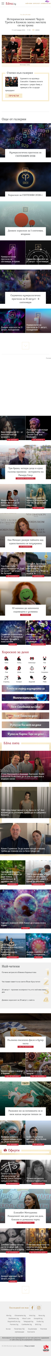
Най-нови (28, 3)
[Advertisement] (25, 384)
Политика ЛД (19, 1329)
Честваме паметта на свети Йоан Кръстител (21, 981)
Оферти (14, 1150)
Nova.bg (42, 1315)
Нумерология (46, 3)
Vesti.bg (32, 1315)
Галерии (25, 15)
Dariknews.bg (14, 1318)
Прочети (14, 95)
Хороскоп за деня (15, 652)
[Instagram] (38, 1307)
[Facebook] (32, 1307)
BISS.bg (38, 1324)
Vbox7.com (26, 1318)
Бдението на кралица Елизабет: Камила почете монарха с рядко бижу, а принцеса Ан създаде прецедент (24, 84)
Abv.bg (8, 1315)
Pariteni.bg (14, 1324)
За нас (8, 1329)
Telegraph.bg (28, 1321)
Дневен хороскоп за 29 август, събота (18, 1000)
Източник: (23, 65)
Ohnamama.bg (20, 1315)
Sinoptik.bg (38, 1318)
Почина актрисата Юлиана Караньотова (19, 972)
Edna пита (11, 743)
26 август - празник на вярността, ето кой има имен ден (24, 990)
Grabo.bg (40, 1321)
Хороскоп (36, 3)
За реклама (32, 1329)
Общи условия (29, 1346)
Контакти (31, 1332)
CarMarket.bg (27, 1324)
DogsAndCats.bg (14, 1321)
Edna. (11, 3)
